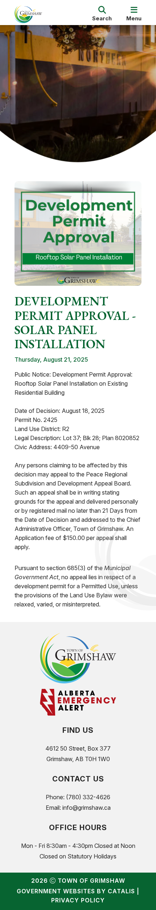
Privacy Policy (78, 900)
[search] (102, 14)
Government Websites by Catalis (76, 891)
